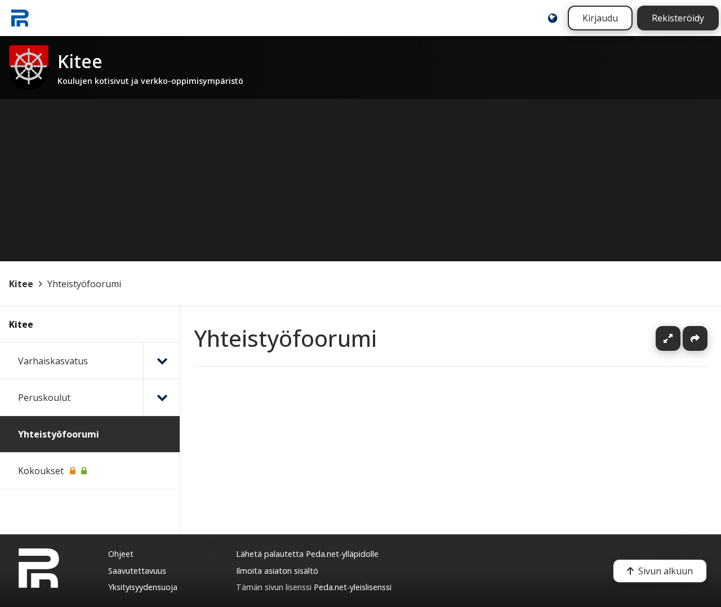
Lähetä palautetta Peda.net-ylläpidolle (307, 553)
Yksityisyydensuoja (142, 587)
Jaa (695, 338)
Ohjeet (120, 553)
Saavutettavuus (137, 570)
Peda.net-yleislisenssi (352, 587)
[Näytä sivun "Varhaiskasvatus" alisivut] (161, 361)
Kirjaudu (600, 18)
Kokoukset (41, 471)
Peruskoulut (44, 397)
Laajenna (678, 338)
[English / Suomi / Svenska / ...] (552, 18)
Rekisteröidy (678, 18)
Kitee (21, 284)
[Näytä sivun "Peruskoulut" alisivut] (161, 398)
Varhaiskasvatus (53, 361)
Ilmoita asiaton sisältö (277, 570)
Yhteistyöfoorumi (84, 284)
